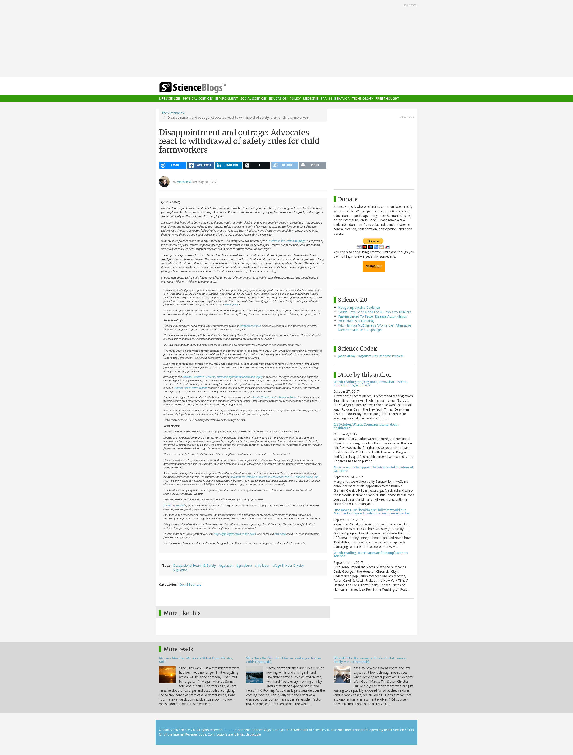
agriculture (244, 565)
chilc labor (262, 565)
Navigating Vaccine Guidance (359, 307)
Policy (295, 98)
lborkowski (184, 182)
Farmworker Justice (250, 325)
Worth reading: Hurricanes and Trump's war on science (371, 554)
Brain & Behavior (335, 98)
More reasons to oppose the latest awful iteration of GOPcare (373, 469)
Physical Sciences (198, 98)
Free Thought (387, 98)
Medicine (310, 98)
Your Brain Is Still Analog (356, 321)
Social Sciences (253, 98)
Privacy (229, 730)
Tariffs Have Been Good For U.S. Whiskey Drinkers (374, 312)
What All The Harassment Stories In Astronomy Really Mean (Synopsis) (370, 660)
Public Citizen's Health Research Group (275, 397)
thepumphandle (173, 113)
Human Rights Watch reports (191, 387)
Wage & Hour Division (289, 565)
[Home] (201, 87)
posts (235, 304)
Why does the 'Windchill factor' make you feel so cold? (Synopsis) (283, 660)
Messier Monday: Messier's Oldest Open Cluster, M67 (196, 660)
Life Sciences (170, 98)
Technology (362, 98)
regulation (226, 565)
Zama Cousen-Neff (173, 505)
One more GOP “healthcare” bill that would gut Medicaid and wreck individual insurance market (372, 511)
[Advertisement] (286, 39)
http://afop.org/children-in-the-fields (235, 534)
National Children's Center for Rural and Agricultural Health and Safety (222, 377)
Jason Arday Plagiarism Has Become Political (370, 356)
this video (280, 534)
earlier (228, 304)
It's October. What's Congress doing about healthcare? (366, 426)
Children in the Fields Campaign (286, 241)
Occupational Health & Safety (194, 565)
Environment (226, 98)
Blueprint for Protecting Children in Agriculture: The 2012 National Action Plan (274, 476)
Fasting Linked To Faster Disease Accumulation (372, 316)
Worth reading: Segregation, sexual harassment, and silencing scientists (371, 383)
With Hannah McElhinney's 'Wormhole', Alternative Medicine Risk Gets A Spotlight (374, 327)
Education (278, 98)
